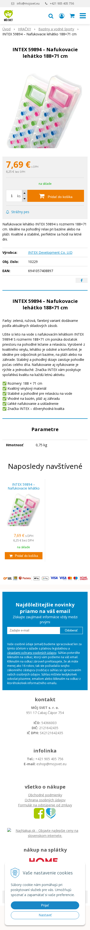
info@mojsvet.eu (28, 3)
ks (19, 196)
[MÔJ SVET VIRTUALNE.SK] (51, 813)
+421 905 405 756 (62, 3)
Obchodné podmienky (45, 795)
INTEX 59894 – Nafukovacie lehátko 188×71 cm (24, 488)
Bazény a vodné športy (56, 29)
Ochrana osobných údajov (45, 800)
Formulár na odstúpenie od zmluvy (45, 805)
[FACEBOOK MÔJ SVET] (39, 813)
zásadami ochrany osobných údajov (31, 653)
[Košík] (72, 15)
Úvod (6, 29)
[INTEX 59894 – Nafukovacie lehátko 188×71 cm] (45, 109)
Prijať (45, 905)
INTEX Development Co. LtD (50, 252)
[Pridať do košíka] (23, 555)
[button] (51, 15)
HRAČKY (24, 29)
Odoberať (71, 630)
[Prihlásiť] (61, 15)
